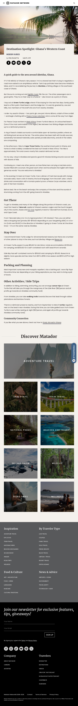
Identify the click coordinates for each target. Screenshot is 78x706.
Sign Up (59, 360)
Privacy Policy (51, 366)
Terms (42, 366)
